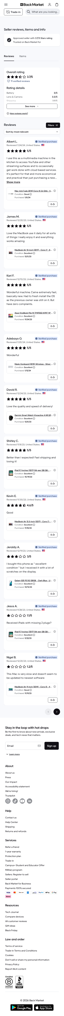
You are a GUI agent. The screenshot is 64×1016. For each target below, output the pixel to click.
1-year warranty (13, 851)
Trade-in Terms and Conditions (21, 950)
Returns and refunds (15, 831)
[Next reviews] (56, 712)
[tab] (9, 56)
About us (10, 772)
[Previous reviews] (48, 712)
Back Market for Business (18, 883)
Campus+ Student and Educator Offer (24, 865)
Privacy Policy (12, 964)
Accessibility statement (17, 786)
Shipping (10, 826)
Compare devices (14, 916)
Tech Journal (12, 912)
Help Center (11, 822)
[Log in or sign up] (49, 4)
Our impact (11, 781)
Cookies (9, 955)
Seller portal (11, 879)
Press (8, 777)
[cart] (56, 4)
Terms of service (13, 946)
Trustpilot (10, 795)
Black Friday (11, 930)
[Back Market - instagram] (8, 801)
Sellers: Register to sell (16, 874)
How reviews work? (19, 113)
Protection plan (13, 856)
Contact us (11, 817)
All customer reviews (16, 921)
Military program (13, 869)
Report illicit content (15, 968)
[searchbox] (45, 12)
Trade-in (9, 860)
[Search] (28, 11)
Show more (13, 182)
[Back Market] (32, 4)
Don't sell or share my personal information (27, 959)
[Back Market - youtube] (22, 801)
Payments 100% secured (18, 888)
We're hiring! (11, 791)
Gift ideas (10, 925)
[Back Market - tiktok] (15, 801)
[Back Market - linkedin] (29, 801)
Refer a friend (12, 846)
